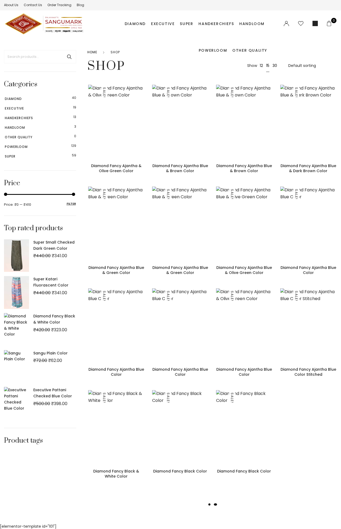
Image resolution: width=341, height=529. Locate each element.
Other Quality (249, 50)
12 (261, 65)
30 (275, 65)
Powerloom (213, 50)
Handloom (252, 23)
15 (267, 65)
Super (186, 23)
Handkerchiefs (216, 23)
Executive (162, 23)
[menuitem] (11, 5)
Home (92, 52)
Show (252, 65)
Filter (71, 203)
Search (69, 56)
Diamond (135, 23)
